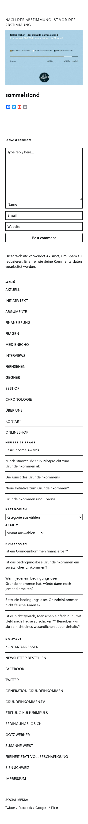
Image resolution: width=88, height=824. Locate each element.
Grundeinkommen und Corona (30, 499)
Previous (10, 122)
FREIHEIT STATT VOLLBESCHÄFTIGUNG (36, 756)
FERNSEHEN (15, 366)
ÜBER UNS (14, 410)
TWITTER (12, 679)
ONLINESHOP (16, 432)
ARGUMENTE (16, 311)
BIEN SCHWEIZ (17, 767)
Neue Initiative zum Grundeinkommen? (37, 488)
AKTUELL (12, 289)
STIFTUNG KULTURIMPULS (26, 712)
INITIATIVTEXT (16, 300)
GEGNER (12, 377)
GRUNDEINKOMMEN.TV (25, 701)
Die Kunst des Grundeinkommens (32, 477)
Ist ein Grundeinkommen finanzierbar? (36, 551)
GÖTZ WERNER (17, 734)
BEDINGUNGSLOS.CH (23, 723)
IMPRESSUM (15, 778)
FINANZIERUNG (18, 322)
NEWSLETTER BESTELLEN (25, 657)
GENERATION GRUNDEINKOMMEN (34, 690)
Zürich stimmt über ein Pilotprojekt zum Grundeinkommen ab (37, 463)
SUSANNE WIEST (19, 745)
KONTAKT (13, 421)
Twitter (10, 807)
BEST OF (12, 388)
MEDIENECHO (17, 344)
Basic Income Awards (22, 450)
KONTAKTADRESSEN (21, 646)
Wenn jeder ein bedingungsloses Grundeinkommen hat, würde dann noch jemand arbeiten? (38, 583)
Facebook (25, 807)
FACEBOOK (14, 668)
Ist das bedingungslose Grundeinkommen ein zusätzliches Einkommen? (42, 564)
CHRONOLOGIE (18, 399)
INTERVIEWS (15, 355)
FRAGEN (12, 333)
